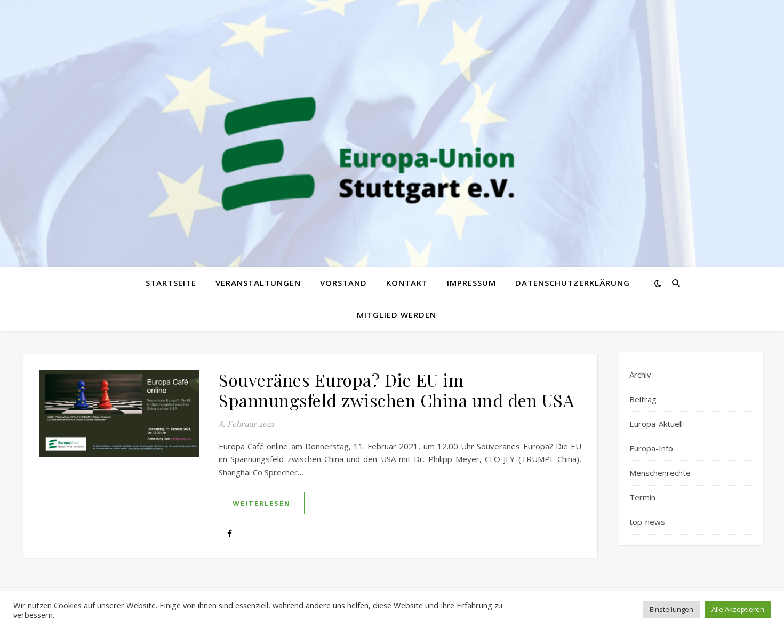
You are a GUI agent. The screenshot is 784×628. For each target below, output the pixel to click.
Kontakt (407, 282)
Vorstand (343, 282)
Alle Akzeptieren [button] (737, 609)
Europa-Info (651, 448)
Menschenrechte (660, 472)
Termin (642, 497)
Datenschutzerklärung (572, 282)
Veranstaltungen (258, 282)
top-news (647, 521)
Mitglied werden (396, 314)
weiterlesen (262, 503)
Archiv (640, 374)
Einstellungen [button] (671, 609)
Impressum (471, 282)
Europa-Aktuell (656, 423)
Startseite (171, 282)
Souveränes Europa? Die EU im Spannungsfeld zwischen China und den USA (396, 389)
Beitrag (643, 399)
